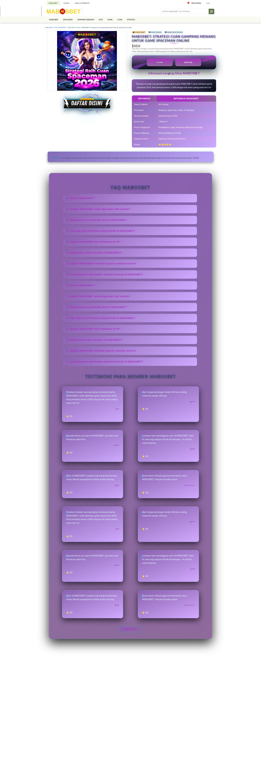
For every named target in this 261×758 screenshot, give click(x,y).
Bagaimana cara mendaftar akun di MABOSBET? (98, 220)
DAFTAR (188, 62)
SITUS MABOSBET (60, 27)
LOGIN (66, 3)
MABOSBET (53, 3)
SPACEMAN (196, 3)
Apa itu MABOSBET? (82, 198)
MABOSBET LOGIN (73, 27)
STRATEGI (131, 20)
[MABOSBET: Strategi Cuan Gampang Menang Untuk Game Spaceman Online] (64, 11)
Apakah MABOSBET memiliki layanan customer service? (103, 263)
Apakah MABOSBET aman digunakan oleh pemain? (100, 209)
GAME (110, 20)
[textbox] (184, 11)
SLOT (101, 20)
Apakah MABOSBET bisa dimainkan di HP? (95, 241)
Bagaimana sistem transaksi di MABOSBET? (96, 252)
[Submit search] (211, 11)
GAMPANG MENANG (85, 20)
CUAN (119, 20)
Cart (208, 3)
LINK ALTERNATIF (82, 3)
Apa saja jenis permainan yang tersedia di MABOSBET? (102, 231)
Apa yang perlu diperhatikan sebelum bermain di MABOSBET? (106, 274)
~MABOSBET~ (130, 629)
